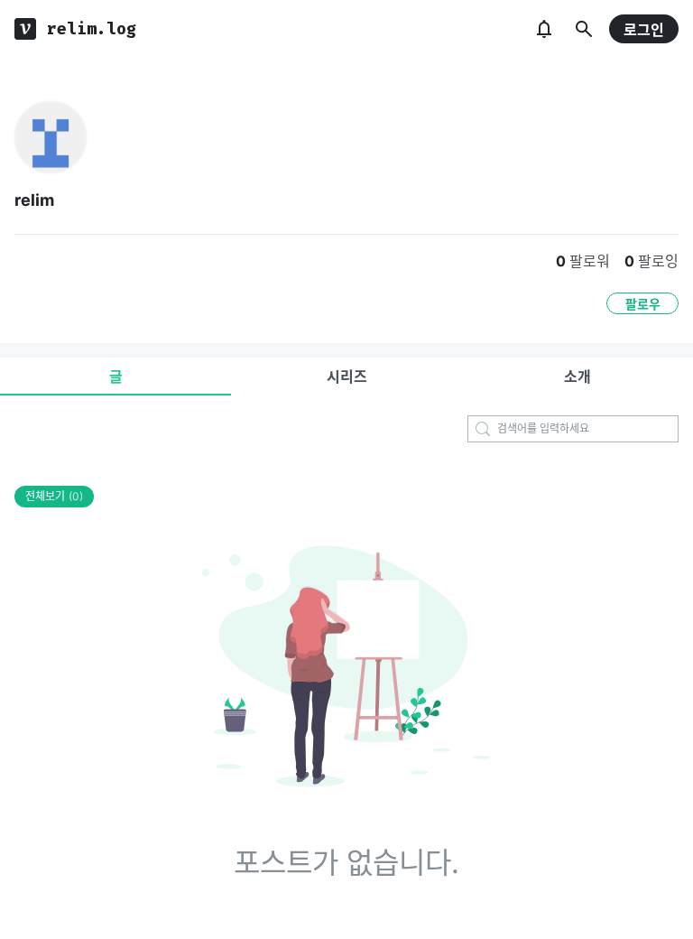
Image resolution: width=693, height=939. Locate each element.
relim (34, 200)
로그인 (644, 30)
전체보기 (54, 496)
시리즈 (347, 376)
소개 (577, 376)
